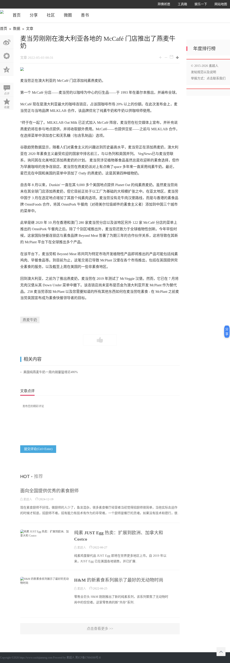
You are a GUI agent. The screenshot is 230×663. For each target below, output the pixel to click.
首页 (17, 15)
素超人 (27, 499)
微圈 (68, 15)
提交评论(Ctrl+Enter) (38, 449)
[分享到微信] (6, 55)
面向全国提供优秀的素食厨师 (49, 490)
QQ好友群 (6, 69)
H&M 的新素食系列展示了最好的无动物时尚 (118, 580)
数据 (14, 29)
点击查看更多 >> (100, 628)
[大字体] (160, 57)
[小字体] (166, 57)
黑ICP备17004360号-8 (88, 657)
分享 (34, 15)
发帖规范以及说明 (203, 72)
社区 (51, 15)
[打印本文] (171, 57)
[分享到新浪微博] (6, 42)
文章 (27, 29)
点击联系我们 (216, 78)
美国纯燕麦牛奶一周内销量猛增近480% (50, 372)
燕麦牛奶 (30, 320)
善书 (85, 15)
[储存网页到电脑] (177, 57)
